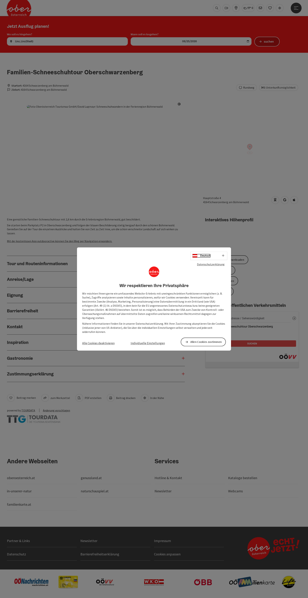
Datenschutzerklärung (211, 264)
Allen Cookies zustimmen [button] (206, 342)
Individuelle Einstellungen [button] (148, 343)
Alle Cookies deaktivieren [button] (98, 343)
